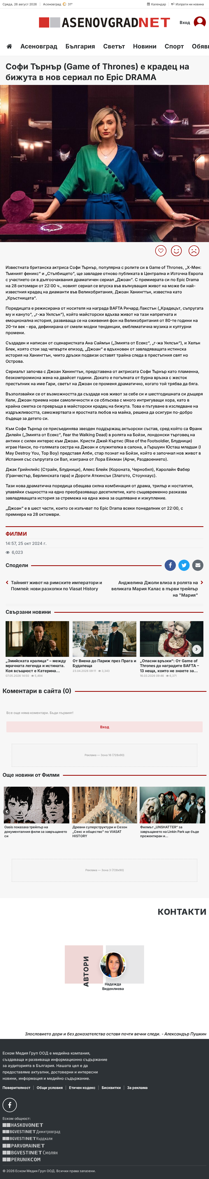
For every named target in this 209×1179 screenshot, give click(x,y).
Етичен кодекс (82, 1087)
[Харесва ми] (178, 250)
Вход (185, 22)
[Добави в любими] (161, 250)
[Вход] (199, 22)
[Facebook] (10, 1105)
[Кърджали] (27, 1139)
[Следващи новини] (196, 649)
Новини (144, 46)
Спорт (174, 46)
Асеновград (38, 46)
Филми (16, 534)
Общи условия (50, 1087)
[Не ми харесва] (195, 250)
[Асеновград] (104, 22)
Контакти (182, 912)
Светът (114, 46)
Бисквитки (111, 1087)
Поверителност (16, 1087)
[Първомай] (24, 1146)
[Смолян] (30, 1153)
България (80, 46)
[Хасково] (23, 1125)
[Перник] (21, 1159)
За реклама (137, 1087)
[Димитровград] (31, 1132)
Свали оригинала (18, 90)
